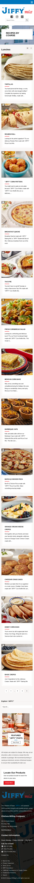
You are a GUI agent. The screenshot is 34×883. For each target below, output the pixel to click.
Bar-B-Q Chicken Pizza (14, 479)
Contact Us (5, 855)
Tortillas (9, 84)
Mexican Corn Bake (13, 379)
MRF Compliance (8, 868)
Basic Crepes (10, 674)
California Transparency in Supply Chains (15, 870)
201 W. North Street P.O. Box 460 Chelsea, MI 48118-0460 (9, 823)
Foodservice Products (9, 872)
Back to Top (6, 861)
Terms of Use (7, 865)
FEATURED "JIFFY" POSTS (15, 736)
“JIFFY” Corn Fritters (13, 182)
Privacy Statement (8, 863)
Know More (9, 783)
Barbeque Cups (11, 429)
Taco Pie (8, 281)
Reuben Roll (10, 134)
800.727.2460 (8, 846)
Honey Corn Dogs (12, 627)
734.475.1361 (8, 849)
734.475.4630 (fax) (10, 851)
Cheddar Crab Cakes (14, 579)
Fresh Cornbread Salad (15, 329)
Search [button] (5, 875)
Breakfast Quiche (12, 232)
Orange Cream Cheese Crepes (14, 528)
